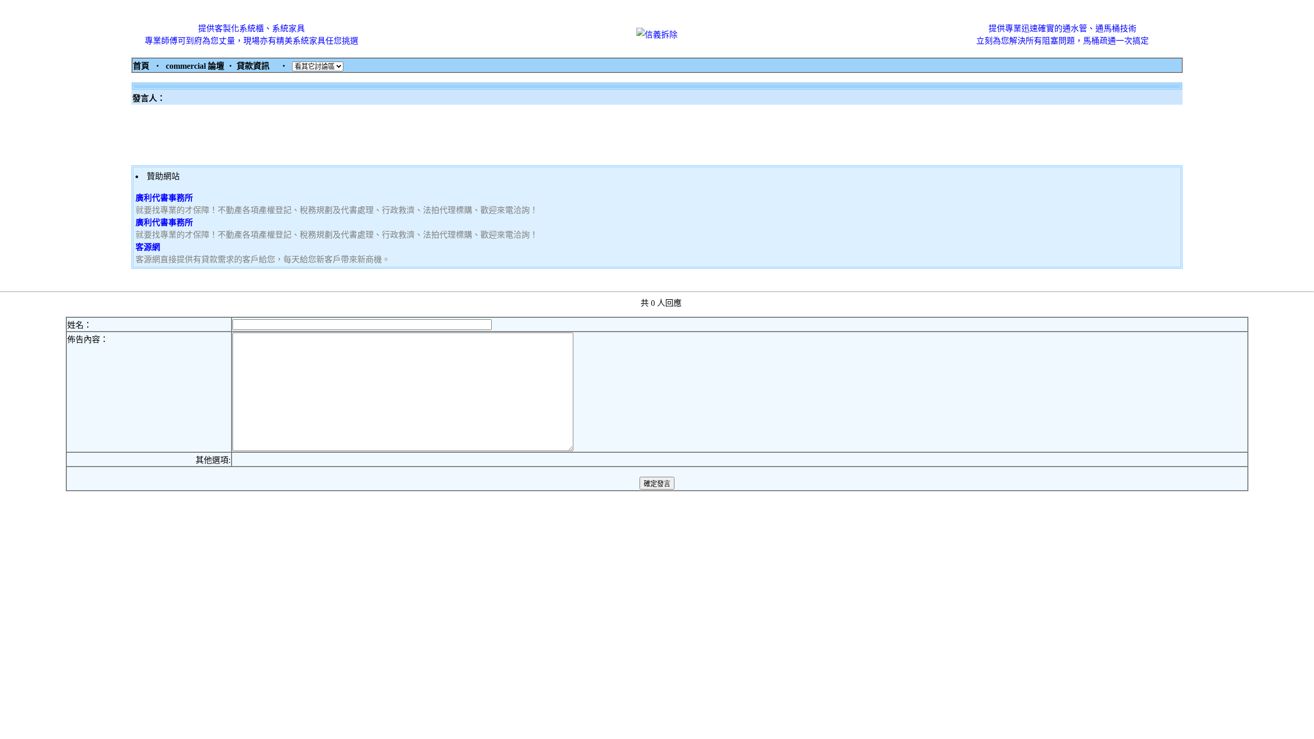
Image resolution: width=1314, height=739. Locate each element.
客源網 (148, 247)
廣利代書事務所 (164, 197)
